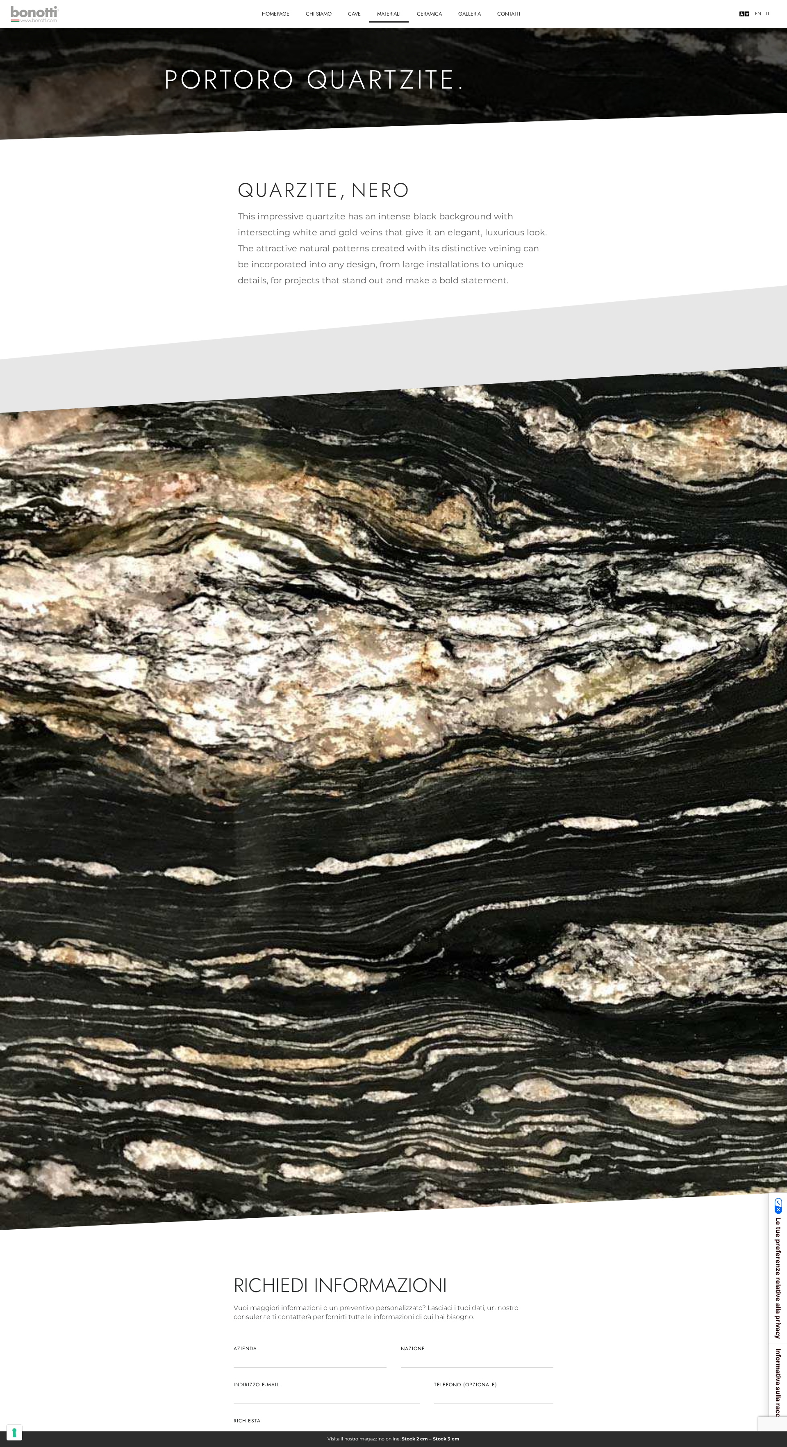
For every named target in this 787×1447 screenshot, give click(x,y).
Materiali (388, 14)
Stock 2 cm (415, 1439)
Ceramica (429, 14)
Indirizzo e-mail (256, 1384)
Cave (354, 14)
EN (758, 13)
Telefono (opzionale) (465, 1384)
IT (767, 13)
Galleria (469, 14)
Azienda (245, 1348)
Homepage (275, 14)
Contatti (508, 14)
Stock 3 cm (446, 1439)
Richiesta (247, 1420)
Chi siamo (319, 14)
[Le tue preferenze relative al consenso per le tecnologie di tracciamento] (14, 1432)
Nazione (413, 1348)
